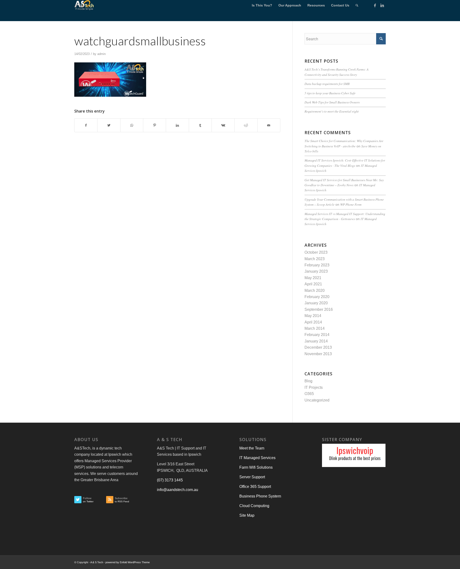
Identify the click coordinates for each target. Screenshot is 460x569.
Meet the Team (251, 448)
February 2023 (317, 265)
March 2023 (315, 259)
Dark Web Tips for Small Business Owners (332, 102)
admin (101, 54)
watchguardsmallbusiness (140, 41)
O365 (309, 394)
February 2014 (317, 335)
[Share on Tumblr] (200, 125)
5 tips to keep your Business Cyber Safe (330, 93)
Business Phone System (260, 496)
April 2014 (313, 322)
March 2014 (315, 328)
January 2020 (316, 303)
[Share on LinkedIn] (177, 125)
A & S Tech (96, 562)
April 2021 (313, 284)
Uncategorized (317, 400)
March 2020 (315, 290)
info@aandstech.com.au (177, 490)
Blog (308, 381)
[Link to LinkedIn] (382, 5)
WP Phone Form (351, 204)
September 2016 (319, 309)
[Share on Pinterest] (154, 125)
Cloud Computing (254, 506)
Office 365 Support (255, 487)
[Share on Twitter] (109, 125)
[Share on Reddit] (246, 125)
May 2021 (313, 278)
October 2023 (316, 252)
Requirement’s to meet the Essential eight (332, 111)
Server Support (252, 477)
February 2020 (317, 297)
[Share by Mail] (269, 125)
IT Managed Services (257, 458)
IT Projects (314, 387)
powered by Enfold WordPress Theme (127, 562)
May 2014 (313, 316)
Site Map (246, 515)
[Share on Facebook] (86, 125)
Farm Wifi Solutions (256, 467)
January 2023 (316, 271)
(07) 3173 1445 (170, 480)
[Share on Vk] (223, 125)
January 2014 (316, 341)
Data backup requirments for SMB (327, 83)
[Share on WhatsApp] (132, 125)
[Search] (356, 5)
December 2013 (318, 347)
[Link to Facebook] (375, 5)
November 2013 (318, 354)
